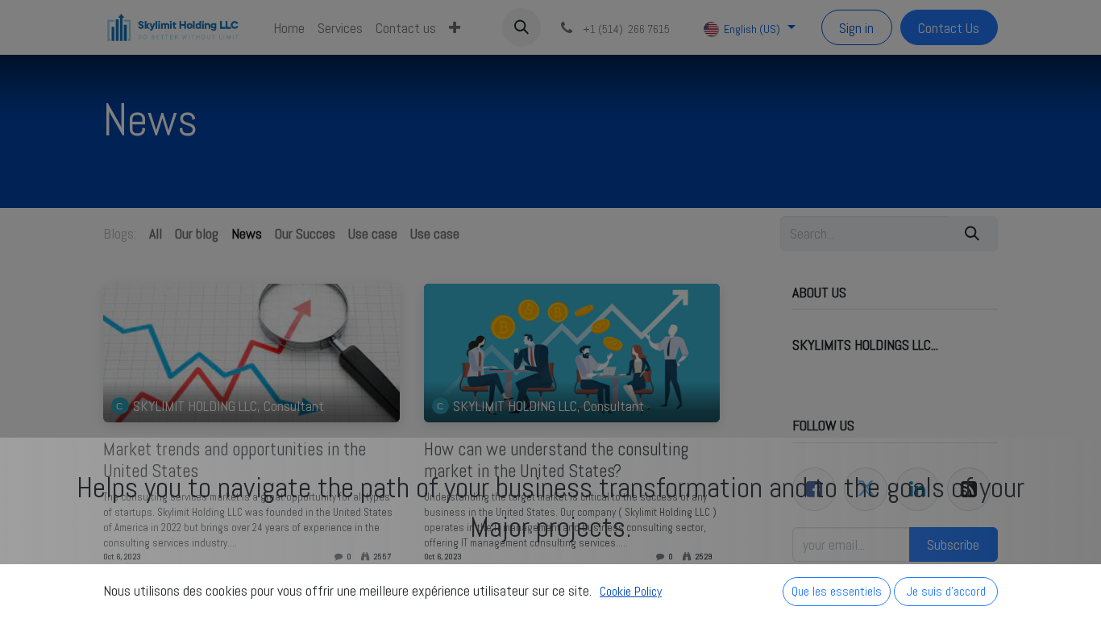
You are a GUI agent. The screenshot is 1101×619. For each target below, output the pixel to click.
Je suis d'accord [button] (946, 591)
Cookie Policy (631, 591)
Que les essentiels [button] (836, 591)
